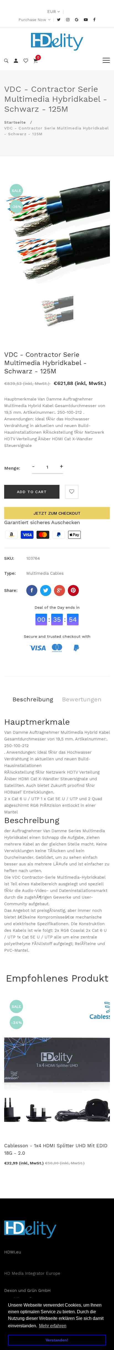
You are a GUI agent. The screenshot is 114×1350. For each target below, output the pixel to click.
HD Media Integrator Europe (32, 1273)
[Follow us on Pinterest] (73, 590)
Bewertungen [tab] (82, 699)
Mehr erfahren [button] (52, 1325)
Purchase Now (32, 19)
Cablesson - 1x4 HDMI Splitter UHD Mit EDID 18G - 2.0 (55, 1149)
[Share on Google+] (59, 590)
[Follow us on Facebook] (31, 590)
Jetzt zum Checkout (57, 513)
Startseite (15, 122)
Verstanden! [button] (57, 1340)
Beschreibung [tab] (32, 699)
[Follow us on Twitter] (45, 590)
